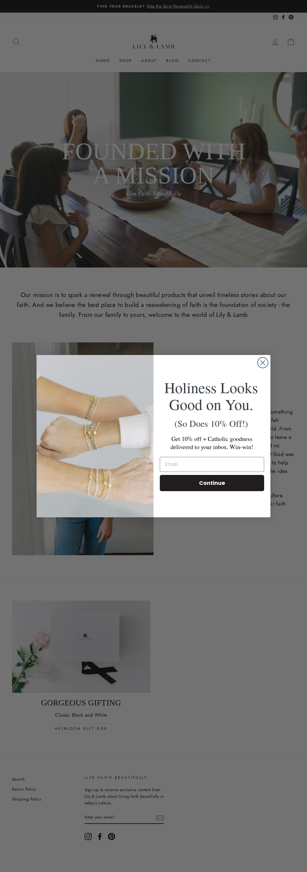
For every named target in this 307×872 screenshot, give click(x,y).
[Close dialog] (263, 362)
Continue (212, 483)
